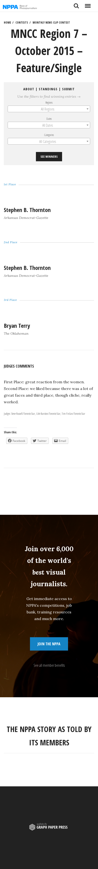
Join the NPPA (49, 644)
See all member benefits (49, 665)
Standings (48, 89)
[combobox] (49, 109)
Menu (88, 4)
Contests (21, 22)
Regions (49, 102)
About (28, 89)
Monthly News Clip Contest (51, 22)
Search (76, 4)
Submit (68, 89)
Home (7, 22)
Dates (49, 118)
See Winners (49, 157)
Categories (49, 135)
